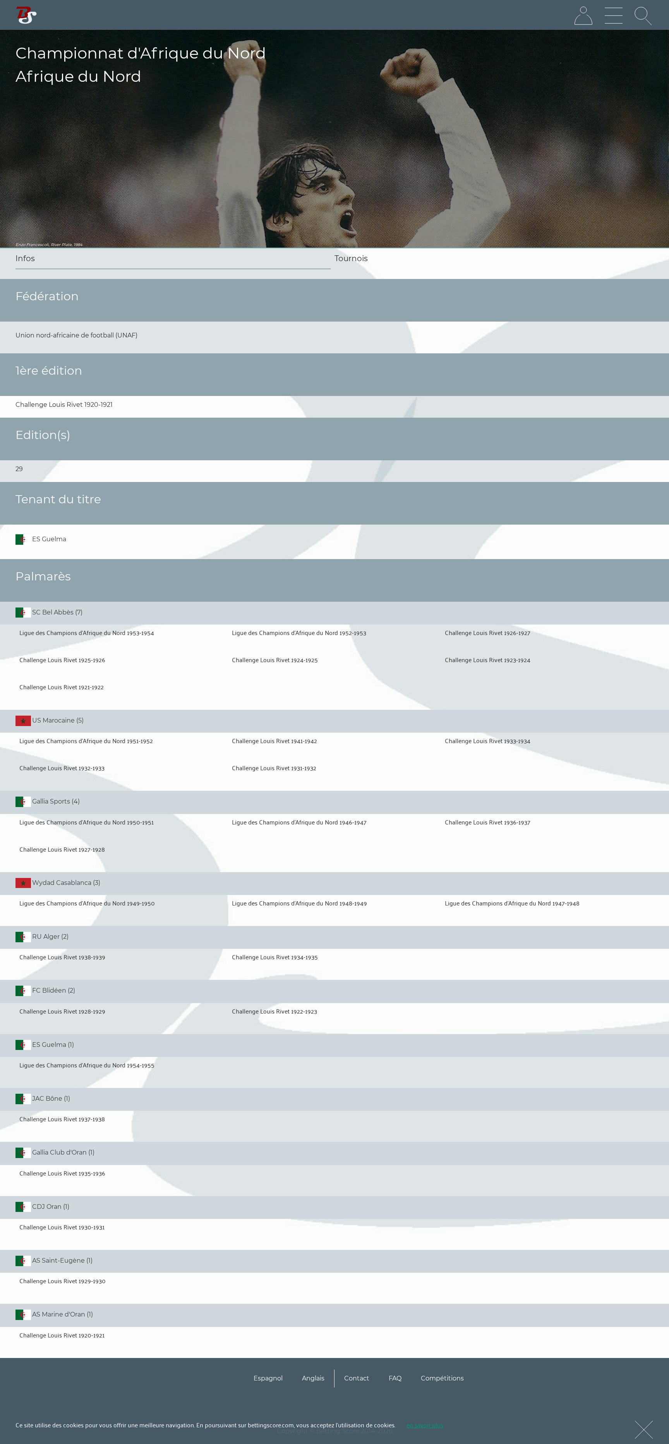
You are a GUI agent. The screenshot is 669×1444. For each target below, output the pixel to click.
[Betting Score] (26, 15)
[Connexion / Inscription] (583, 16)
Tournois (351, 258)
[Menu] (613, 16)
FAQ (395, 1378)
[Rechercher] (644, 16)
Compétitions (442, 1378)
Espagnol (268, 1378)
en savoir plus (425, 1424)
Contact (356, 1378)
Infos (25, 258)
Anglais (313, 1378)
